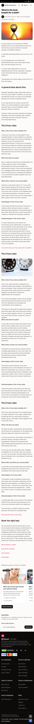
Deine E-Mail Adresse (7, 623)
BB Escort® (8, 715)
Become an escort (23, 699)
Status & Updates (5, 721)
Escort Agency (22, 708)
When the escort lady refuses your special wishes (13, 588)
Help (26, 1)
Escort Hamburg (22, 672)
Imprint (11, 719)
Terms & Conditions (24, 719)
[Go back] (2, 5)
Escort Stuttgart (22, 675)
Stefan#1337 (8, 16)
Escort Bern (4, 690)
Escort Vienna (5, 684)
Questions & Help (6, 669)
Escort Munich (22, 666)
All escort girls (5, 664)
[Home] (17, 635)
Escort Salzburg (5, 687)
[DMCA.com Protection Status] (7, 650)
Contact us (21, 705)
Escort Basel (21, 684)
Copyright (16, 719)
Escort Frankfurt (22, 669)
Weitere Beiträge (7, 606)
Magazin (20, 702)
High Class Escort (6, 699)
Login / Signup (5, 672)
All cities (3, 666)
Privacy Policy (5, 719)
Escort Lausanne (23, 687)
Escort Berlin (22, 664)
